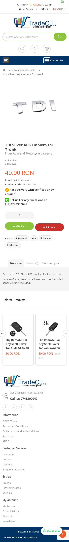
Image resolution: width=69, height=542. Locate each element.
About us (8, 436)
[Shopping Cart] (47, 48)
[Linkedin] (22, 407)
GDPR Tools (10, 421)
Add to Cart (19, 226)
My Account (27, 9)
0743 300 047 (46, 4)
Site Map (8, 464)
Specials (7, 492)
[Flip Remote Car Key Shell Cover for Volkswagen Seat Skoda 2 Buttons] (50, 328)
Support (24, 4)
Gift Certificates (12, 487)
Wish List (8, 516)
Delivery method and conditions (21, 431)
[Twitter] (14, 407)
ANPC (6, 441)
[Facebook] (5, 407)
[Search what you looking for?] (60, 37)
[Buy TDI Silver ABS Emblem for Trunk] (34, 108)
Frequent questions (14, 469)
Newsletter (9, 521)
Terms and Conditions (15, 426)
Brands (7, 482)
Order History (11, 511)
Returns (7, 459)
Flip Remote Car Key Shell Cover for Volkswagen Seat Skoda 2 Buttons (49, 348)
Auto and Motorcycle (23, 70)
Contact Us (56, 60)
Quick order (49, 227)
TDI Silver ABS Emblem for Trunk (23, 74)
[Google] (30, 407)
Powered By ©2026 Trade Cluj (34, 531)
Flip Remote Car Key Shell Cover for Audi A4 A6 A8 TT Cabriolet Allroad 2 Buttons (17, 348)
